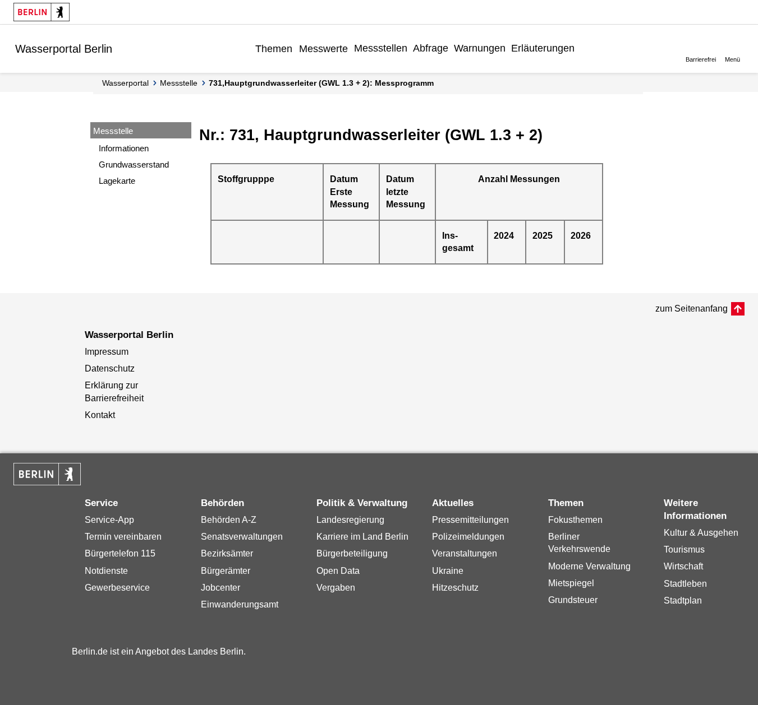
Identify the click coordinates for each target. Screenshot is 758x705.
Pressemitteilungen (470, 520)
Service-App (109, 520)
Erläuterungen (543, 48)
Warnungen (480, 48)
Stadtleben (685, 583)
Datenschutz (110, 368)
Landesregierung (350, 520)
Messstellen (380, 48)
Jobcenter (220, 587)
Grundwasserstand (134, 164)
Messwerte (323, 48)
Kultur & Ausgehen (701, 532)
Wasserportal (125, 82)
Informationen (124, 148)
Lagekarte (117, 180)
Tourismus (684, 549)
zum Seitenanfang (691, 308)
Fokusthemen (575, 520)
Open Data (338, 571)
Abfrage (430, 48)
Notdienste (106, 571)
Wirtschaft (683, 566)
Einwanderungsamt (239, 604)
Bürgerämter (225, 571)
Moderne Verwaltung (589, 566)
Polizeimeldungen (468, 536)
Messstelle (178, 82)
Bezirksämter (227, 553)
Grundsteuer (573, 600)
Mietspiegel (571, 583)
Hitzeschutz (455, 587)
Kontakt (100, 415)
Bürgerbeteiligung (352, 553)
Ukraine (447, 571)
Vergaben (335, 587)
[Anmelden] (585, 48)
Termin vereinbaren (123, 536)
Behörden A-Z (228, 520)
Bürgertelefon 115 (120, 553)
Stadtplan (683, 600)
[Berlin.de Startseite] (41, 12)
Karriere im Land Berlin (362, 536)
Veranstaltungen (464, 553)
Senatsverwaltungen (242, 536)
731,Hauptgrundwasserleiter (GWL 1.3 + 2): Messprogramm (321, 82)
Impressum (106, 351)
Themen (273, 48)
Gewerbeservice (117, 587)
